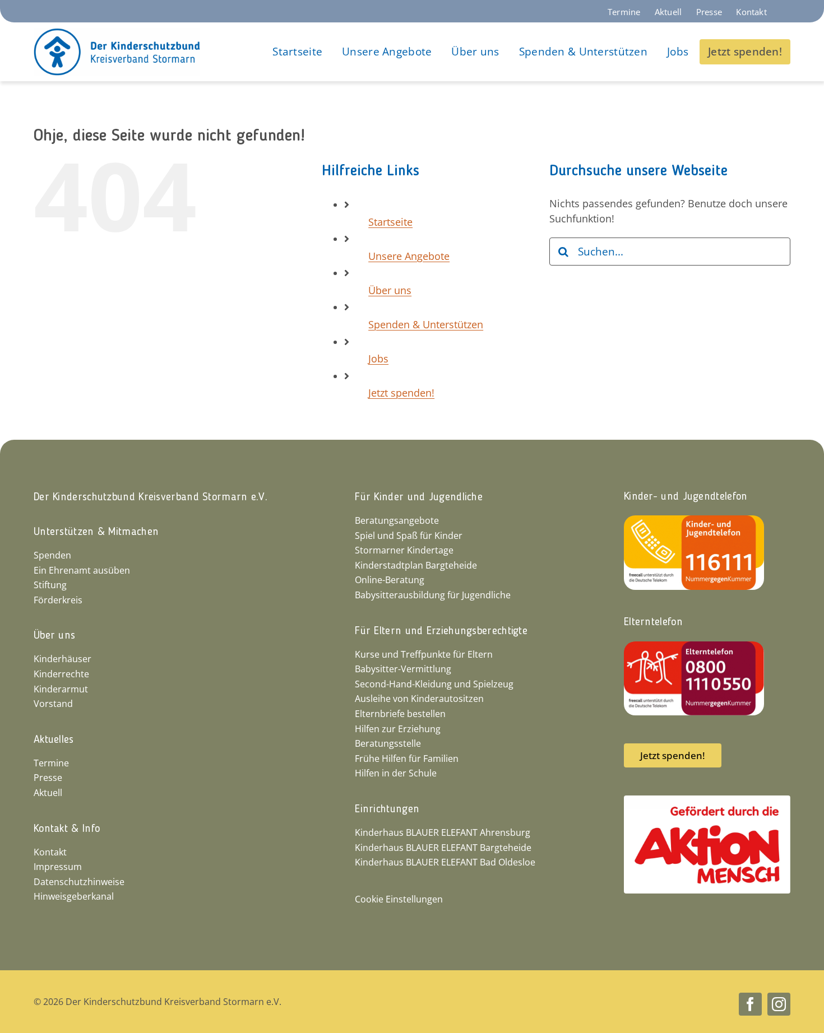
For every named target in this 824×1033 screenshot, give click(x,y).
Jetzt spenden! (401, 392)
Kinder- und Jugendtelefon (686, 496)
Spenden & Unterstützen (425, 324)
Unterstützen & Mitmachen (96, 532)
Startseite (390, 222)
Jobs (378, 358)
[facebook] (750, 1004)
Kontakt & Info (67, 829)
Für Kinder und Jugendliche (419, 497)
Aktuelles (54, 740)
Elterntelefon (653, 622)
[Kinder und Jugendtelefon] (694, 520)
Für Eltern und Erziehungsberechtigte (441, 631)
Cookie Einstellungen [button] (399, 899)
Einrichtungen (387, 809)
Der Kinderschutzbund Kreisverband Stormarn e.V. (150, 497)
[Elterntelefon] (694, 646)
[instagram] (778, 1004)
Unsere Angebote (409, 256)
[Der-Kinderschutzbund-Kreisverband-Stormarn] (117, 33)
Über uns (389, 290)
